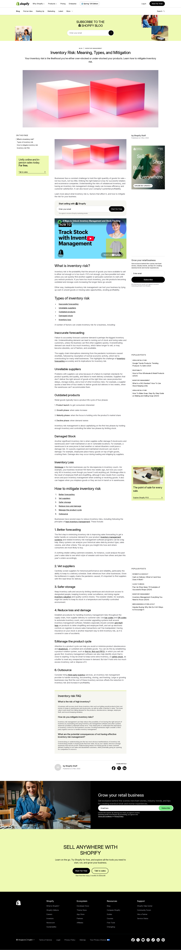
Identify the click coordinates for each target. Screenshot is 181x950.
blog (81, 48)
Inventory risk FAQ (23, 148)
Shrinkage (59, 467)
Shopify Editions (52, 910)
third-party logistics (76, 675)
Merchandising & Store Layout (143, 604)
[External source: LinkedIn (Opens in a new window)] (124, 768)
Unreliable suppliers (67, 308)
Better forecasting (67, 494)
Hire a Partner (142, 914)
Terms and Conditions (105, 816)
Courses (110, 918)
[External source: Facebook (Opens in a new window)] (114, 768)
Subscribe (148, 280)
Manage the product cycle (70, 510)
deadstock (63, 649)
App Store (80, 914)
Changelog (111, 927)
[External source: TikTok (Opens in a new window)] (153, 940)
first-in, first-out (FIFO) (95, 651)
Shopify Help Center (144, 906)
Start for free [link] (116, 209)
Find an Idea (27, 11)
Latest (60, 11)
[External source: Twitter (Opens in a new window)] (119, 768)
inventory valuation (63, 597)
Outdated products (67, 312)
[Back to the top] (18, 902)
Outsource (63, 514)
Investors (50, 918)
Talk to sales (100, 871)
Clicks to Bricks (138, 584)
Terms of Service (45, 940)
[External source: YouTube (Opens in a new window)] (143, 940)
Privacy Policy (119, 816)
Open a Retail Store (139, 360)
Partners (80, 918)
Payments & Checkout (140, 574)
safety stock (117, 657)
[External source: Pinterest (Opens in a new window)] (163, 940)
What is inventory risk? (25, 139)
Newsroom (50, 923)
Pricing (62, 4)
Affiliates (80, 923)
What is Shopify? (52, 906)
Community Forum (144, 910)
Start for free (157, 4)
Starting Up (40, 11)
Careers (49, 914)
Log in (144, 4)
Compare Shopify (113, 910)
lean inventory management (77, 522)
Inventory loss (65, 320)
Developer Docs (83, 906)
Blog (18, 11)
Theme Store (82, 910)
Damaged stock (66, 316)
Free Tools (111, 923)
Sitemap (83, 940)
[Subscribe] (111, 32)
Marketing (51, 11)
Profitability (137, 370)
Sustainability (51, 927)
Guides (109, 914)
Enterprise (72, 4)
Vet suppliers (64, 498)
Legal (58, 940)
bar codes (109, 618)
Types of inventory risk (25, 142)
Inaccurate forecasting (68, 304)
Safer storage (65, 502)
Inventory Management (93, 48)
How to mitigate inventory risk (27, 145)
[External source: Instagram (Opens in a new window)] (148, 940)
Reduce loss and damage (70, 506)
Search (159, 11)
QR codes (122, 618)
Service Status (142, 918)
